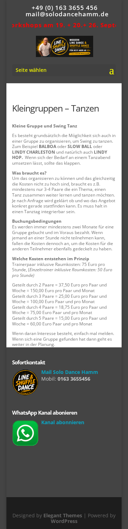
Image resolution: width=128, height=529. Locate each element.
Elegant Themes (62, 515)
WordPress (64, 521)
